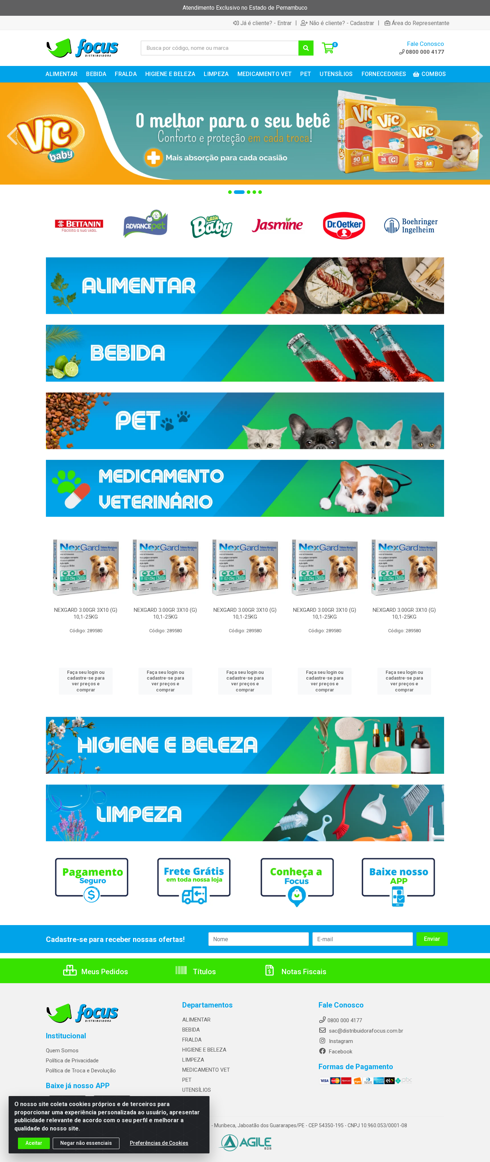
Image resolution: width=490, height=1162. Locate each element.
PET (187, 1080)
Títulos (203, 971)
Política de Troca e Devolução (81, 1070)
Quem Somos (62, 1050)
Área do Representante (420, 23)
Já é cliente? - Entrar (266, 23)
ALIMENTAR (196, 1019)
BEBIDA (191, 1030)
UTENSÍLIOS (196, 1090)
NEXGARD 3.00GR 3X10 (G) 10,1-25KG (85, 613)
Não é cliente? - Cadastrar (341, 23)
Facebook (340, 1051)
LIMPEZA (193, 1060)
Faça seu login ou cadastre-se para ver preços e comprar (85, 681)
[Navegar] (12, 136)
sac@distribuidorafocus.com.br (365, 1031)
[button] (230, 192)
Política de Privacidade (72, 1060)
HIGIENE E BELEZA (204, 1050)
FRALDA (192, 1040)
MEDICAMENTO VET (206, 1070)
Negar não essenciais (86, 1143)
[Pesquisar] (306, 48)
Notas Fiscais (303, 971)
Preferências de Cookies (159, 1143)
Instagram (340, 1041)
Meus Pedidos (104, 971)
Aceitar (33, 1143)
